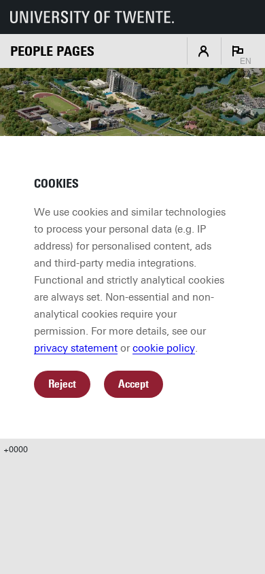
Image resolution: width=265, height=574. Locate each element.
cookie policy (163, 348)
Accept (133, 383)
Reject (62, 383)
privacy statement (76, 348)
